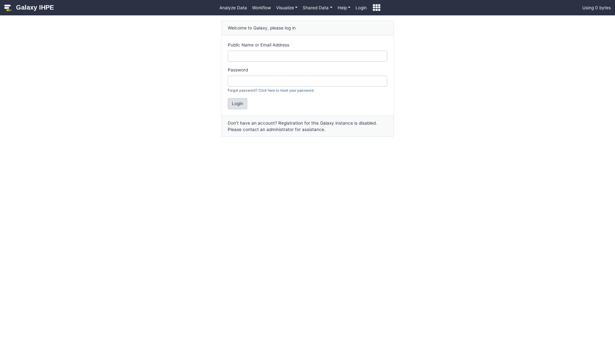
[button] (287, 7)
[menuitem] (233, 7)
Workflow (261, 7)
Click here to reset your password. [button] (286, 90)
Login (361, 7)
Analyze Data (233, 7)
